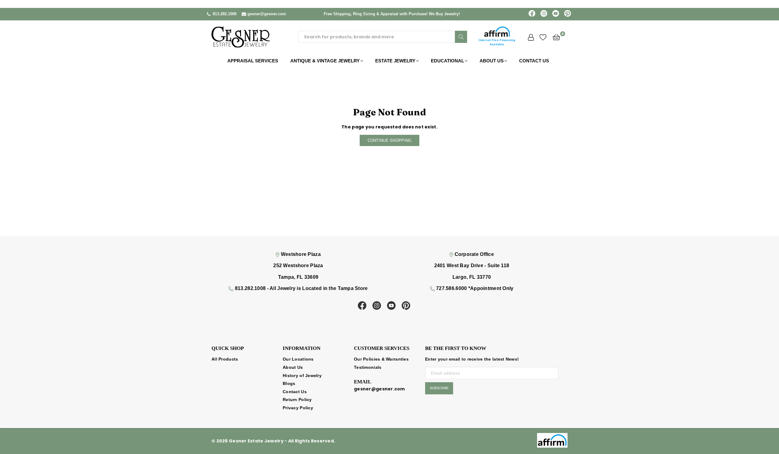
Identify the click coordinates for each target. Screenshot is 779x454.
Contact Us (534, 60)
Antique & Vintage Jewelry (325, 60)
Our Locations (298, 359)
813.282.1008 (224, 14)
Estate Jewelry (395, 60)
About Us (492, 60)
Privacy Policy (298, 407)
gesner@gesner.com (266, 14)
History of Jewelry (302, 375)
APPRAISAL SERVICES (252, 60)
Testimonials (367, 367)
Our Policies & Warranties (381, 359)
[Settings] (530, 36)
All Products (224, 359)
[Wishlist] (543, 36)
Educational (447, 60)
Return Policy (297, 399)
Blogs (289, 383)
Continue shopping (390, 140)
